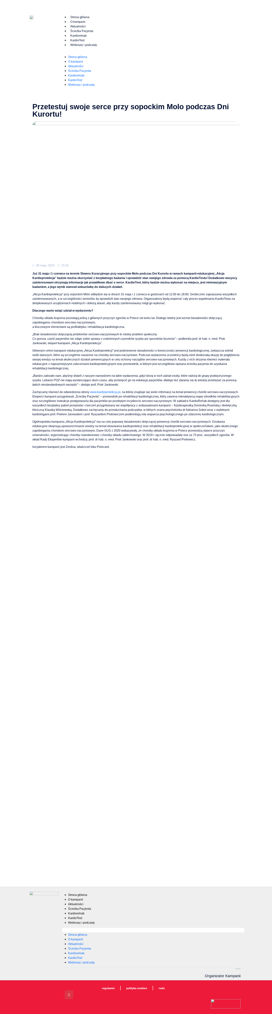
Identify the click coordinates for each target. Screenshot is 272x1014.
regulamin (108, 988)
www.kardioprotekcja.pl (105, 392)
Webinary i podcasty (83, 44)
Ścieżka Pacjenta (81, 31)
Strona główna (79, 17)
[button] (152, 52)
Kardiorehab (78, 35)
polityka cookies (136, 988)
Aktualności (78, 26)
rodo (162, 988)
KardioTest (77, 40)
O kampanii (77, 21)
